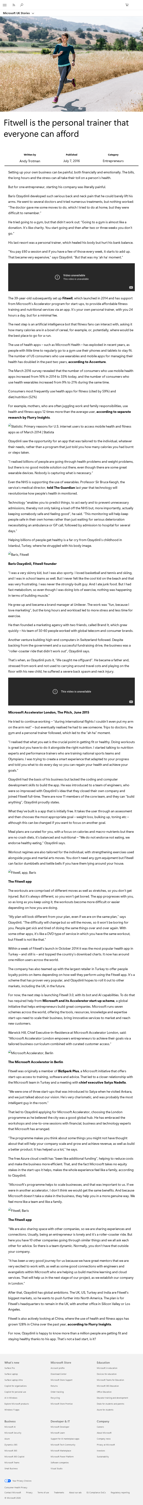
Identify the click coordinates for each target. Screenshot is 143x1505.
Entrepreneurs (113, 161)
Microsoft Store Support (61, 1379)
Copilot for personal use (15, 1391)
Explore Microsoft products (16, 1403)
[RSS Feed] (13, 4)
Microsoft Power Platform (62, 1456)
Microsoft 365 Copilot (14, 1456)
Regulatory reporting (120, 1492)
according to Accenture (87, 361)
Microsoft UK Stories (17, 13)
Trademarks (59, 1492)
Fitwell (67, 298)
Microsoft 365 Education (108, 1385)
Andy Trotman (30, 161)
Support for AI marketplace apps (65, 1438)
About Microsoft (104, 1432)
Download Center (58, 1374)
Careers (100, 1426)
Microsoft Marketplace (61, 1450)
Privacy (29, 1492)
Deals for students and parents (110, 1403)
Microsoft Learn (58, 1432)
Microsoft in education (107, 1368)
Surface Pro (9, 1368)
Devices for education (107, 1374)
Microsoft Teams (11, 1462)
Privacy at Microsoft (106, 1444)
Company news (104, 1438)
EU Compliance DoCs (96, 1492)
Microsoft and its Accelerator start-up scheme (78, 1000)
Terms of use (43, 1492)
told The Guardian (61, 487)
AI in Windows (10, 1397)
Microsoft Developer (60, 1426)
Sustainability (103, 1456)
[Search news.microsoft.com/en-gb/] (22, 5)
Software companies (60, 1462)
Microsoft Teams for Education (110, 1379)
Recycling (55, 1397)
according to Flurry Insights (89, 1324)
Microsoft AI (10, 1426)
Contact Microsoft (12, 1492)
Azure (7, 1438)
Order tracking (57, 1391)
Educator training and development (112, 1397)
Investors (101, 1450)
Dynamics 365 (10, 1444)
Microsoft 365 (10, 1450)
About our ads (75, 1492)
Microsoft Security (12, 1432)
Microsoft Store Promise (62, 1403)
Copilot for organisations (15, 1385)
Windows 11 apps (11, 1409)
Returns (54, 1385)
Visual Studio (56, 1468)
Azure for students (105, 1409)
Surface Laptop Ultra (13, 1379)
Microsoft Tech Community (63, 1444)
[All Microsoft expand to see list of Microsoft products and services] (4, 5)
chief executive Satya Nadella (102, 1082)
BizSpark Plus (68, 1071)
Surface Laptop (11, 1374)
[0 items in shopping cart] (128, 5)
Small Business (11, 1468)
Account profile (58, 1368)
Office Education (104, 1391)
